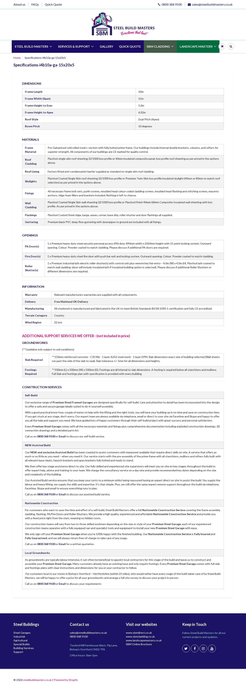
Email (62, 436)
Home (17, 57)
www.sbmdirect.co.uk (139, 632)
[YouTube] (212, 648)
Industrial (19, 636)
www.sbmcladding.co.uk (140, 636)
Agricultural (20, 640)
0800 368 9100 (172, 4)
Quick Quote (53, 4)
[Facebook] (195, 648)
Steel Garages (22, 632)
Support (18, 651)
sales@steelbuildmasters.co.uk (212, 4)
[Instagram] (203, 648)
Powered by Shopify (66, 679)
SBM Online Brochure (139, 644)
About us (19, 4)
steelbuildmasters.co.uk (37, 679)
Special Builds (21, 644)
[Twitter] (186, 648)
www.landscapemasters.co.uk (144, 640)
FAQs (35, 4)
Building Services (23, 648)
